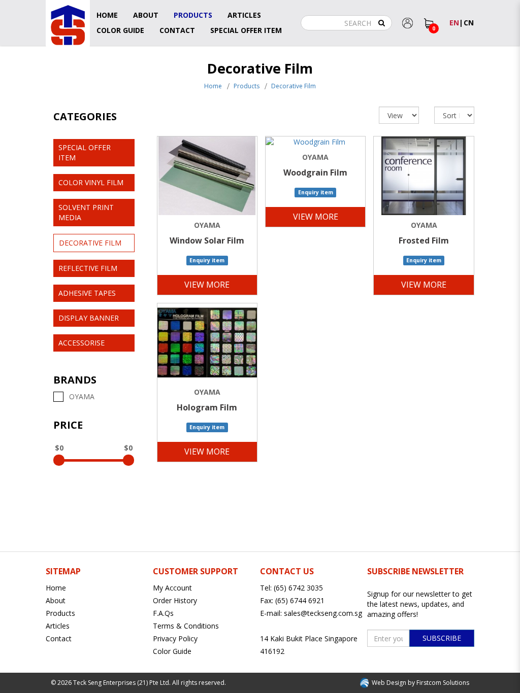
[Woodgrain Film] (315, 141)
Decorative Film (293, 86)
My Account (172, 588)
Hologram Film (207, 407)
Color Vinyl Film (90, 182)
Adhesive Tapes (87, 293)
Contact (59, 638)
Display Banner (88, 318)
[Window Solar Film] (207, 175)
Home (213, 86)
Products (246, 86)
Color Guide (172, 651)
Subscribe (441, 638)
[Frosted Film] (423, 175)
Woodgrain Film (315, 172)
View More (207, 284)
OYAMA (79, 396)
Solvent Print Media (86, 212)
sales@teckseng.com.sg (323, 613)
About (56, 600)
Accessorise (81, 343)
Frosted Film (424, 240)
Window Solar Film (207, 240)
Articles (58, 626)
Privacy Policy (175, 638)
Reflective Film (87, 268)
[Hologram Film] (207, 342)
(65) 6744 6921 (299, 600)
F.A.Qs (163, 613)
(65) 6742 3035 (298, 588)
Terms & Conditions (186, 626)
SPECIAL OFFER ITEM (84, 152)
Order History (175, 600)
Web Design (389, 682)
